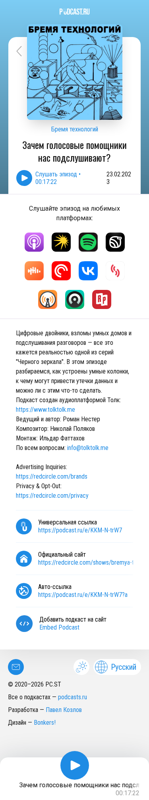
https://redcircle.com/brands (51, 476)
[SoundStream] (115, 270)
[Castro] (74, 299)
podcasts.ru (72, 697)
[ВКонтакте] (88, 270)
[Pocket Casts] (61, 270)
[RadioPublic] (101, 299)
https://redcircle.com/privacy (52, 495)
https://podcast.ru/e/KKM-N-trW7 (80, 530)
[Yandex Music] (61, 242)
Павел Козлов (64, 710)
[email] (16, 667)
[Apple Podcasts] (34, 242)
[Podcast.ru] (74, 11)
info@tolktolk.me (87, 448)
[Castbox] (34, 270)
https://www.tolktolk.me (45, 409)
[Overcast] (47, 299)
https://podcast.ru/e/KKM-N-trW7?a (83, 595)
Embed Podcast (59, 627)
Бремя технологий (74, 129)
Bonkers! (45, 722)
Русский (123, 667)
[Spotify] (88, 242)
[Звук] (115, 242)
